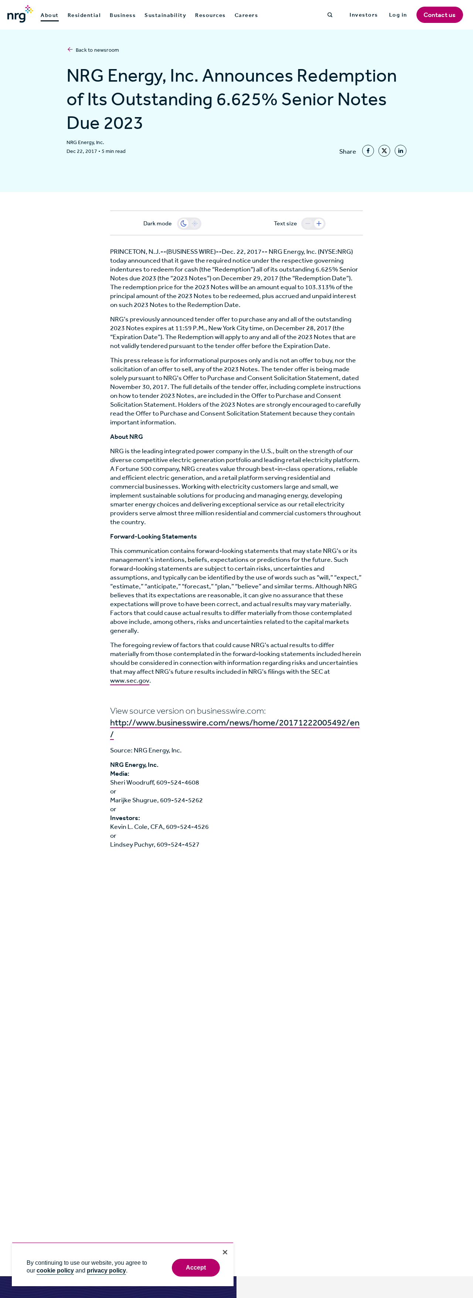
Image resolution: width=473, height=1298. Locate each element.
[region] (123, 1264)
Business (123, 15)
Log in (398, 14)
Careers (246, 15)
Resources (210, 15)
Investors (364, 14)
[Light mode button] (195, 223)
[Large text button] (319, 223)
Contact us (439, 15)
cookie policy (55, 1270)
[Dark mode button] (183, 223)
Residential (84, 15)
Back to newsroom (97, 50)
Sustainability (165, 15)
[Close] (225, 1252)
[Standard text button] (308, 223)
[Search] (330, 14)
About (50, 15)
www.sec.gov (129, 680)
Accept (196, 1267)
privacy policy (106, 1270)
